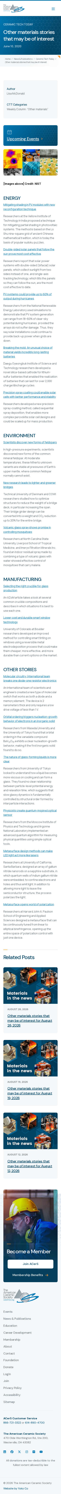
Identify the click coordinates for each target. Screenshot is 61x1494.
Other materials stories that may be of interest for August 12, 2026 (29, 1166)
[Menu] (55, 8)
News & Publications (23, 58)
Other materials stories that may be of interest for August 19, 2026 (29, 1093)
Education (10, 1326)
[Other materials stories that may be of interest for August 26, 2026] (30, 985)
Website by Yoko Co (15, 1488)
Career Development (17, 1333)
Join (6, 1381)
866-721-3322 (12, 1422)
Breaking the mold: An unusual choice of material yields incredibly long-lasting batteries (28, 352)
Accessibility (11, 1395)
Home (8, 58)
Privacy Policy (12, 1388)
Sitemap (9, 1402)
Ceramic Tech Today (45, 58)
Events (8, 1312)
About (7, 1346)
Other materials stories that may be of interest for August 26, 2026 (29, 1020)
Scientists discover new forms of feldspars (30, 442)
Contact (9, 1353)
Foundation (11, 1360)
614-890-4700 (35, 1422)
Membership (11, 1340)
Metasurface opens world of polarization (28, 904)
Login (7, 1374)
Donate (8, 1367)
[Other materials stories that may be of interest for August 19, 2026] (30, 1058)
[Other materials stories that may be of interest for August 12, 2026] (30, 1130)
